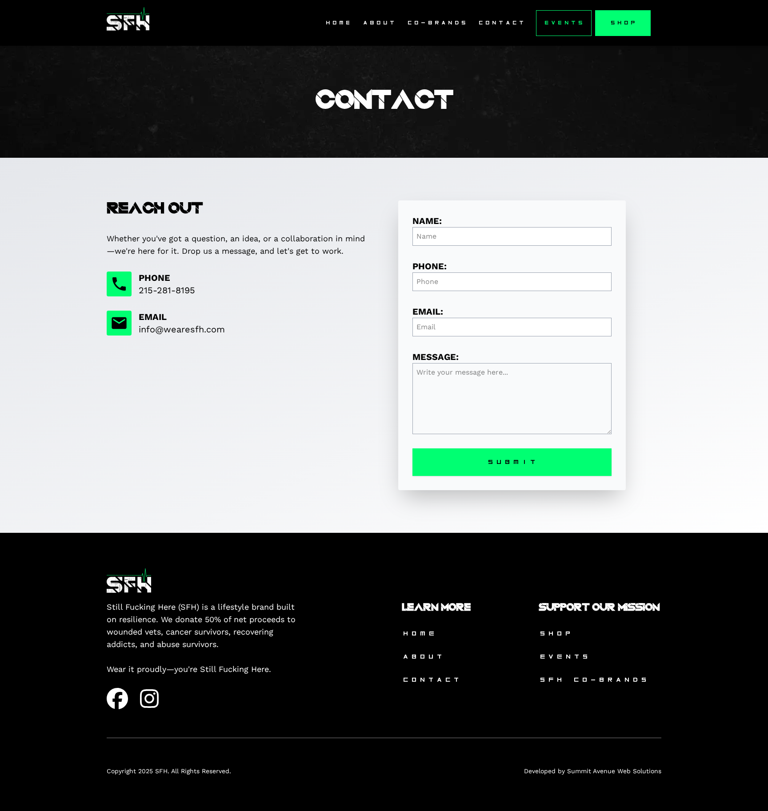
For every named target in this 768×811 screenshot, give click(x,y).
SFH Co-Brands (593, 679)
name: (427, 221)
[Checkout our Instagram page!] (149, 698)
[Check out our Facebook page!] (117, 698)
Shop (623, 23)
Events (564, 23)
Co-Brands (437, 23)
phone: (429, 266)
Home (338, 23)
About (379, 23)
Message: (435, 357)
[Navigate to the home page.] (128, 23)
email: (427, 311)
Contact (501, 23)
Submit (512, 462)
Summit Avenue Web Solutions (614, 771)
